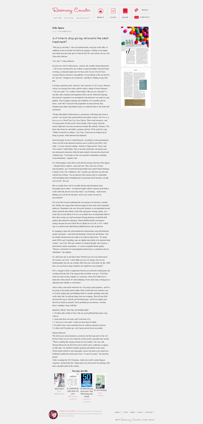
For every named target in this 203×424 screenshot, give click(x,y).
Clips (113, 17)
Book (125, 17)
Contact (145, 17)
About (100, 17)
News (145, 10)
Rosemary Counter (71, 10)
